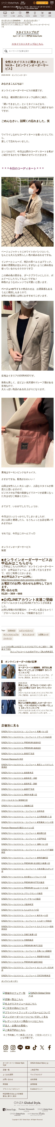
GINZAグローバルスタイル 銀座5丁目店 (17, 789)
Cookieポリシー (36, 1089)
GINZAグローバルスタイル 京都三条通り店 (19, 934)
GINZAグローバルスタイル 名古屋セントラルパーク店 (23, 877)
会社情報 (33, 1079)
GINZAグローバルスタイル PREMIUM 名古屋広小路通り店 (25, 863)
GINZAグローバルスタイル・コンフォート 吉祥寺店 (22, 811)
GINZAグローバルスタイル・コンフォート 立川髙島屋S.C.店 (26, 817)
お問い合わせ (8, 1079)
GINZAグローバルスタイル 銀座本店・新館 (19, 784)
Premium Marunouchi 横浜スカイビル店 (17, 828)
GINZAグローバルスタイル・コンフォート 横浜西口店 (23, 833)
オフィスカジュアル (11, 634)
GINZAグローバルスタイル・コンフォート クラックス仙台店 (26, 737)
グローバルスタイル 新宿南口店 (14, 800)
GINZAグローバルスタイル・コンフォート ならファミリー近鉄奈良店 (27, 927)
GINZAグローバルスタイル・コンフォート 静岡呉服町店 (24, 858)
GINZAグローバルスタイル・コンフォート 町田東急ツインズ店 (27, 822)
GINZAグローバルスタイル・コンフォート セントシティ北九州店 (27, 969)
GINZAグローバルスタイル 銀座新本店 (17, 773)
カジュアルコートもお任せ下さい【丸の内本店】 (32, 652)
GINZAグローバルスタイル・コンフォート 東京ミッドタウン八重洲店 (27, 766)
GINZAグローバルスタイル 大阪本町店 (17, 904)
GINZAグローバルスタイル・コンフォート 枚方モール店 (24, 915)
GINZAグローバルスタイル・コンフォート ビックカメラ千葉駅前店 (27, 851)
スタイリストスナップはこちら (27, 44)
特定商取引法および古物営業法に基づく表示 (13, 1095)
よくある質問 (8, 1075)
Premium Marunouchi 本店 (12, 759)
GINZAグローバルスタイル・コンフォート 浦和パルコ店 (24, 844)
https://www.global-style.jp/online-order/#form (23, 580)
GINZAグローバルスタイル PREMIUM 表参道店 (21, 748)
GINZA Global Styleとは (39, 1063)
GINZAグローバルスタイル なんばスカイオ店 (20, 910)
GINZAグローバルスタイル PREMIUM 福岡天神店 (22, 962)
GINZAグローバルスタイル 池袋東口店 (17, 806)
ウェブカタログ (36, 1075)
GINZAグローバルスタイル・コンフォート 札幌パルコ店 (24, 732)
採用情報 (33, 1084)
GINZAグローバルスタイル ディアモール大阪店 (21, 899)
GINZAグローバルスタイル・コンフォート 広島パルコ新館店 (26, 951)
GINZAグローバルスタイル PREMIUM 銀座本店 (21, 743)
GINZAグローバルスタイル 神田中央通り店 (19, 795)
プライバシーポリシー (11, 1089)
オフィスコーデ (28, 634)
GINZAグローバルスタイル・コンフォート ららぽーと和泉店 (26, 921)
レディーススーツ (26, 631)
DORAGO (11, 631)
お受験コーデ (43, 634)
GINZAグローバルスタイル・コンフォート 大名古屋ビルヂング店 (27, 870)
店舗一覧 (6, 1070)
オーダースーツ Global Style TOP (13, 1064)
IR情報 (5, 1084)
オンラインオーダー (9, 981)
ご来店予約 (34, 1070)
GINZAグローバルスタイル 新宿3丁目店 (17, 754)
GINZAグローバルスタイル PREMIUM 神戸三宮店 (22, 946)
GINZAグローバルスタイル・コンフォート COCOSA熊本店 (25, 976)
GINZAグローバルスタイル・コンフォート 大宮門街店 (23, 839)
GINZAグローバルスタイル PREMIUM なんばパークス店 (24, 888)
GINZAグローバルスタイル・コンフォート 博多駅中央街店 (25, 957)
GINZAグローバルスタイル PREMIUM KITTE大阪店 (22, 882)
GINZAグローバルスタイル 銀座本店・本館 (19, 778)
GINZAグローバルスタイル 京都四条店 (17, 940)
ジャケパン (7, 638)
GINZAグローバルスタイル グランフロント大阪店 (21, 893)
